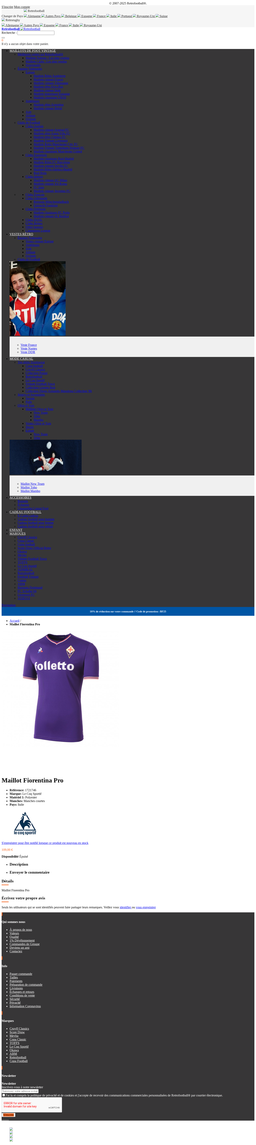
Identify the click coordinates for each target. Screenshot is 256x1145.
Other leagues (34, 227)
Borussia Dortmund (30, 587)
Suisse (163, 16)
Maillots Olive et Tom (39, 409)
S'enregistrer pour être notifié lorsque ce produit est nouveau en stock (45, 843)
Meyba (22, 555)
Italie (113, 16)
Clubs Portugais (36, 209)
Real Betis (40, 173)
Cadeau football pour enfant (35, 526)
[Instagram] (5, 1118)
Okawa (22, 551)
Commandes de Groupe (25, 944)
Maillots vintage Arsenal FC (51, 130)
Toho (37, 416)
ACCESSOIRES (20, 497)
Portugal (127, 16)
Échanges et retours (22, 992)
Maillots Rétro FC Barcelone (52, 162)
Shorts (30, 427)
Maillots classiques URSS (50, 97)
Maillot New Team (32, 483)
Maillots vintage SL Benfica (51, 216)
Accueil (14, 620)
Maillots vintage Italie (47, 90)
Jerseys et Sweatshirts (31, 394)
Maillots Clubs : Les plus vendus (46, 61)
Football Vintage (28, 576)
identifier (126, 907)
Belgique (70, 16)
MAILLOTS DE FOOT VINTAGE (33, 50)
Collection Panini (36, 373)
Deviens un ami (19, 947)
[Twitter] (4, 1118)
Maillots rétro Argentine (49, 104)
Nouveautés (33, 65)
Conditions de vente (22, 995)
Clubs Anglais (34, 126)
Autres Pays (53, 16)
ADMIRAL (25, 569)
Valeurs (14, 933)
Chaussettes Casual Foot (33, 508)
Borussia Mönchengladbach (51, 201)
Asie (28, 112)
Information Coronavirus (25, 1006)
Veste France (29, 345)
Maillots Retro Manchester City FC (56, 144)
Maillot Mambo (30, 491)
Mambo (38, 420)
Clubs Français (35, 194)
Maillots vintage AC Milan (50, 180)
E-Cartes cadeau (28, 515)
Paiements (16, 981)
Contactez (16, 951)
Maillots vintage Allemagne (51, 83)
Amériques (32, 101)
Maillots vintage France (48, 79)
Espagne (87, 16)
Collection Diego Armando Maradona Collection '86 (59, 391)
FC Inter (39, 187)
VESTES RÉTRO (21, 234)
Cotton (22, 580)
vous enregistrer (146, 907)
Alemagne (34, 16)
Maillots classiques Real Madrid (54, 158)
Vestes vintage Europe (40, 241)
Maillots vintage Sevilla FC (51, 165)
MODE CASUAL (21, 358)
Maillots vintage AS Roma (50, 183)
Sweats (30, 398)
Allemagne (12, 25)
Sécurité (15, 999)
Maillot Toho (29, 487)
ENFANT (16, 530)
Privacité (15, 1002)
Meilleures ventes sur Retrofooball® (40, 54)
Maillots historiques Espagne (52, 94)
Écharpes (23, 504)
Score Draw (17, 1032)
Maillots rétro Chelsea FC (50, 137)
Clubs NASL (34, 219)
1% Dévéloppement (22, 940)
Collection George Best (40, 387)
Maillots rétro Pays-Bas (48, 86)
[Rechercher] (3, 37)
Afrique (30, 115)
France (101, 16)
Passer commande (21, 974)
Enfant (30, 430)
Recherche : (9, 32)
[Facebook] (2, 1118)
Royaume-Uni (146, 16)
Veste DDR (28, 352)
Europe (30, 72)
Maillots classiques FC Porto (52, 212)
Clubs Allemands (36, 198)
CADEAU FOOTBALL (25, 512)
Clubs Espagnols (36, 155)
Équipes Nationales (30, 68)
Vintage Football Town (40, 384)
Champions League (38, 230)
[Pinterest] (8, 1118)
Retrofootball (34, 376)
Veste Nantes (29, 348)
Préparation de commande (26, 984)
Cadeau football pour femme (36, 522)
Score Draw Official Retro (34, 548)
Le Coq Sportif (35, 380)
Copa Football (19, 1061)
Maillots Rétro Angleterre (50, 76)
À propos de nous (21, 929)
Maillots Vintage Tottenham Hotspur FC (59, 147)
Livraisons (16, 988)
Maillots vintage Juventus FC (52, 191)
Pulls (29, 402)
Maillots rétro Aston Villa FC (52, 133)
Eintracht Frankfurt (46, 205)
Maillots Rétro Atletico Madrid (53, 169)
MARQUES (18, 533)
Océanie (31, 119)
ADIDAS (24, 598)
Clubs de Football (29, 122)
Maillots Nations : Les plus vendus (47, 58)
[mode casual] (46, 473)
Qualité (14, 937)
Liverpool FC (26, 594)
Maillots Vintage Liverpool (51, 140)
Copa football (34, 366)
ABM (21, 584)
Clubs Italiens (34, 176)
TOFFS (22, 562)
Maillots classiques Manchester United (58, 151)
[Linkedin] (7, 1118)
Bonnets (23, 501)
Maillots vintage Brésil (48, 108)
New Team (41, 412)
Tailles (14, 977)
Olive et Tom (26, 405)
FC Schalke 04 (27, 591)
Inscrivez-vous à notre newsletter (22, 1087)
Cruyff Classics (35, 369)
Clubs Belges (34, 223)
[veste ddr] (38, 334)
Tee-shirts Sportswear (31, 362)
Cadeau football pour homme (36, 519)
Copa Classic (26, 540)
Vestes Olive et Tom (38, 423)
